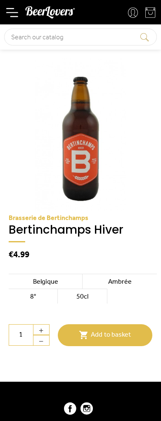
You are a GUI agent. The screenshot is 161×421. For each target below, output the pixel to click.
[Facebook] (70, 412)
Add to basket (105, 335)
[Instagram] (86, 412)
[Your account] (134, 13)
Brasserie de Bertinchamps (48, 218)
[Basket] (151, 15)
